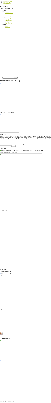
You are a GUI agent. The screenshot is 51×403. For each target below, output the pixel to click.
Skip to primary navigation (7, 1)
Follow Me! (2, 279)
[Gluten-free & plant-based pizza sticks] (10, 399)
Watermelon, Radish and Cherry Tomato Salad (8, 152)
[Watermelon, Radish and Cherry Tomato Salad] (21, 150)
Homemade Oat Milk (3, 269)
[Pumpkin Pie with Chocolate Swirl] (21, 209)
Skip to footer (4, 4)
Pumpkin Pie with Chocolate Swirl (7, 112)
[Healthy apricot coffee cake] (10, 359)
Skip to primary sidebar (6, 3)
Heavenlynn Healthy (4, 6)
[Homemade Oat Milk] (21, 267)
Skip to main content (6, 2)
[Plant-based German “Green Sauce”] (10, 379)
